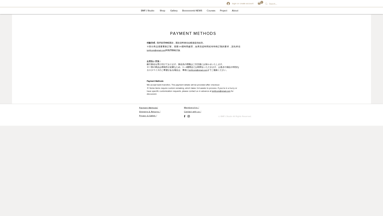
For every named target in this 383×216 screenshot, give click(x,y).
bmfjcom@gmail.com (156, 50)
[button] (260, 3)
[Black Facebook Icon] (184, 116)
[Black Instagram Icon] (188, 116)
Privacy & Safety (147, 115)
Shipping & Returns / (149, 111)
